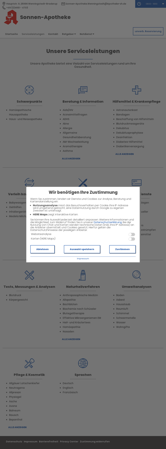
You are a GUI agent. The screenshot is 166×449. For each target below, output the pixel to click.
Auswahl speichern (82, 249)
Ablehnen (42, 249)
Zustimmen (122, 249)
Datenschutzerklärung (108, 222)
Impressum (83, 258)
